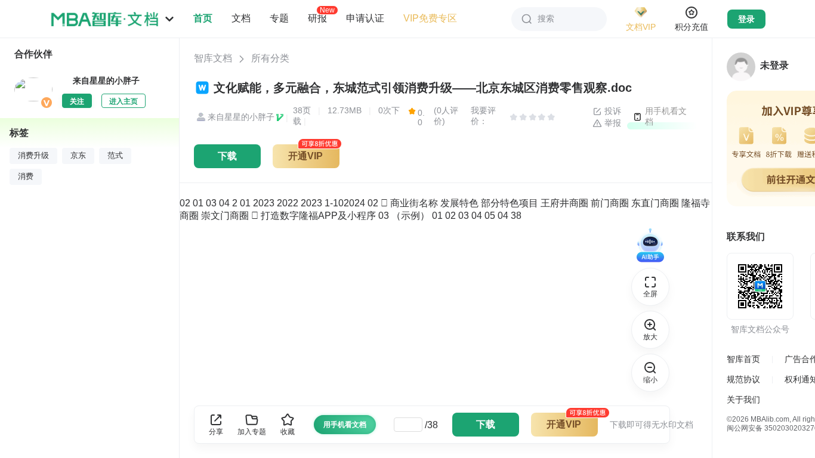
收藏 (287, 432)
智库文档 (213, 58)
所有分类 (270, 58)
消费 (25, 176)
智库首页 (743, 359)
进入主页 (123, 101)
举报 (611, 123)
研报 (317, 18)
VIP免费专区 (430, 18)
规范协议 (743, 379)
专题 (279, 18)
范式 (115, 155)
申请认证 (365, 18)
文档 (241, 18)
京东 (78, 155)
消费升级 (33, 155)
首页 (202, 18)
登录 (746, 19)
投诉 (611, 111)
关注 (77, 101)
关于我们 (743, 399)
